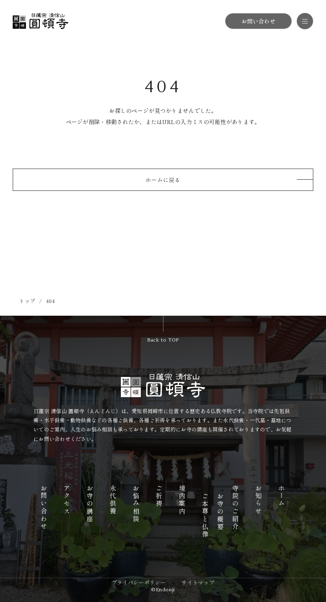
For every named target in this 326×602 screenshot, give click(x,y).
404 (50, 301)
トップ (27, 301)
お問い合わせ (258, 21)
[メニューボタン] (305, 21)
